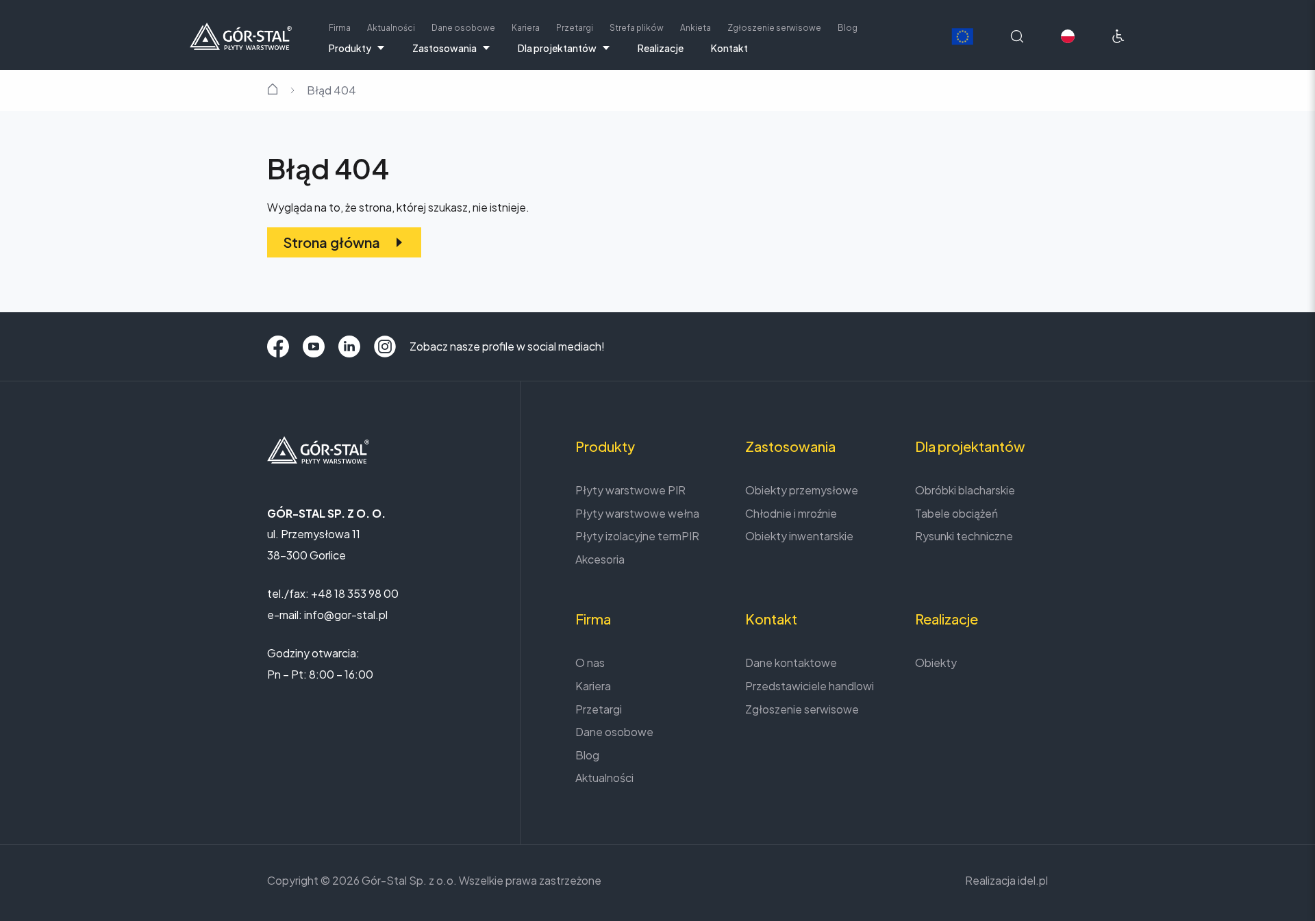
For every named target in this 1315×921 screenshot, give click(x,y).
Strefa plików (637, 28)
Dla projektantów (557, 48)
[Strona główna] (241, 34)
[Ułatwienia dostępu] (1118, 36)
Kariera (526, 28)
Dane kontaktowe (791, 662)
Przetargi (574, 28)
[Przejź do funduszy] (962, 36)
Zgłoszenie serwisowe (774, 28)
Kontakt (729, 48)
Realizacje (661, 48)
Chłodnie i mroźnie (791, 513)
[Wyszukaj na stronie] (1017, 36)
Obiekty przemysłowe (801, 490)
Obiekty (936, 662)
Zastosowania (444, 48)
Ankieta (695, 28)
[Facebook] (278, 346)
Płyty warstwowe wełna (637, 513)
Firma (340, 28)
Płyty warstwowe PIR (630, 490)
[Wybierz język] (1068, 36)
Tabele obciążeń (956, 513)
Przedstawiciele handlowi (809, 686)
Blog (847, 28)
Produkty (350, 48)
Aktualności (391, 28)
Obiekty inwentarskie (799, 536)
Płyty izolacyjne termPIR (637, 536)
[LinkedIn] (349, 346)
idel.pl (1033, 880)
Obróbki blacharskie (965, 490)
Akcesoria (600, 559)
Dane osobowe (463, 28)
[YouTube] (314, 346)
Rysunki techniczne (964, 536)
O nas (590, 662)
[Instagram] (385, 346)
